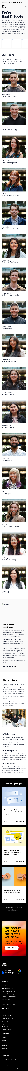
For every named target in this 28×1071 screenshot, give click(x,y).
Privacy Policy (5, 1066)
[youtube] (15, 1059)
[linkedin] (3, 1059)
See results (19, 2)
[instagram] (6, 1059)
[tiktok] (12, 1059)
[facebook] (9, 1059)
